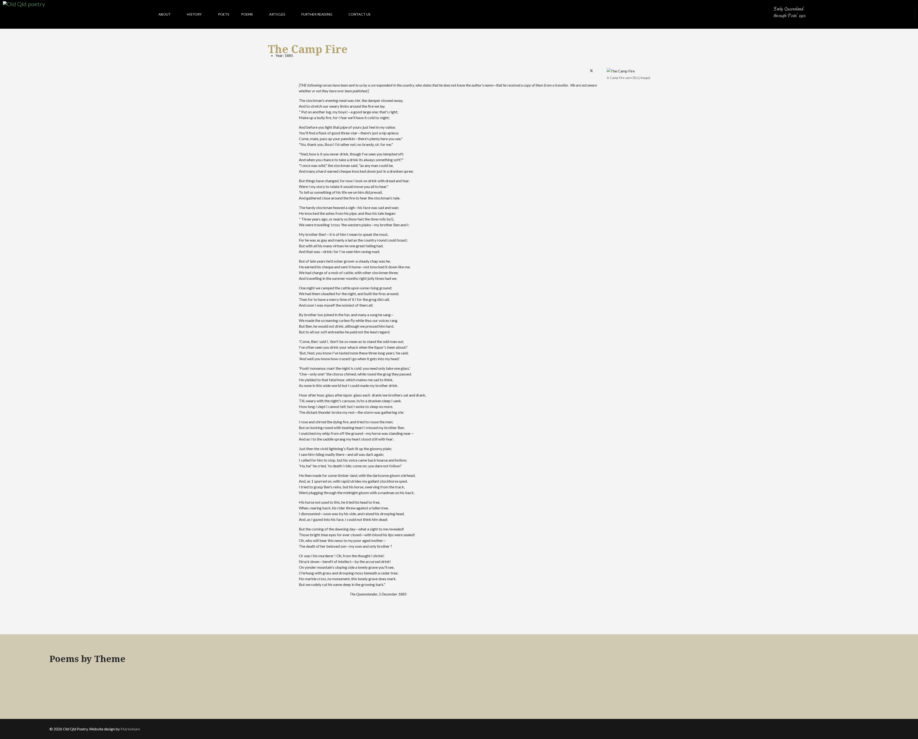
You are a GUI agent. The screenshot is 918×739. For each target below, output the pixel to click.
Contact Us (360, 14)
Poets (223, 14)
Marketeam (130, 729)
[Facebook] (580, 70)
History (194, 14)
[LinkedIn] (603, 70)
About (164, 14)
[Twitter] (591, 70)
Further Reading (316, 14)
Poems (247, 14)
